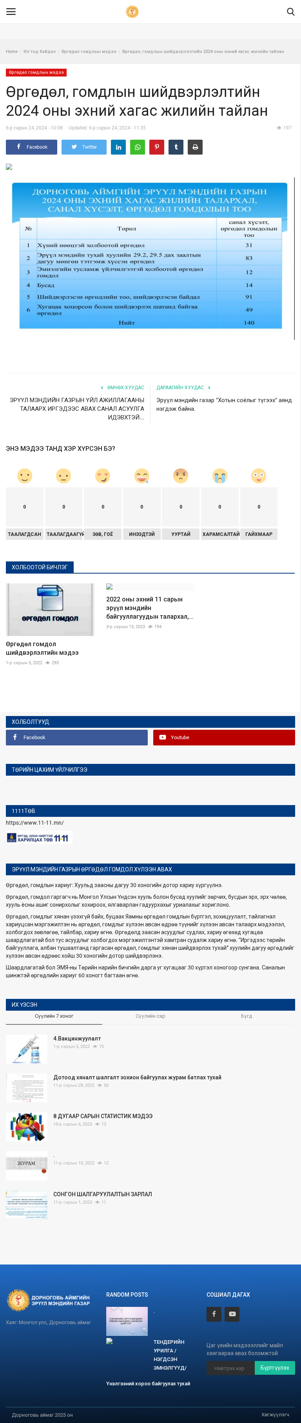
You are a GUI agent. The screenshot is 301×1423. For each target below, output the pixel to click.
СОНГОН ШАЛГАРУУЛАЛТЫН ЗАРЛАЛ (102, 1194)
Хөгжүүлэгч (275, 1415)
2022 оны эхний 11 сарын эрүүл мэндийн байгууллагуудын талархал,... (150, 608)
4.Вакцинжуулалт (77, 1038)
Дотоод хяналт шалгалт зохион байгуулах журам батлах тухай (137, 1077)
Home (12, 51)
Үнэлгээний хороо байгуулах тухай (148, 1384)
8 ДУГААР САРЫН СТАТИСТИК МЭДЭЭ (102, 1116)
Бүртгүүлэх (275, 1368)
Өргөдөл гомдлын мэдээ (89, 51)
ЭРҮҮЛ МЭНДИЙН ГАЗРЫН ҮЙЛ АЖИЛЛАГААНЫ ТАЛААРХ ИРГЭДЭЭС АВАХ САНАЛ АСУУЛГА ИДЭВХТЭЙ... (77, 409)
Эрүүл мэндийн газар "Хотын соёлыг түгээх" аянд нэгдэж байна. (224, 404)
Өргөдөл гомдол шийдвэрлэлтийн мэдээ (42, 648)
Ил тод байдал (40, 51)
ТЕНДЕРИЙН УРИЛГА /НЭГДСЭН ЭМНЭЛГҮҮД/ (170, 1355)
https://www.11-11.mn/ (35, 823)
